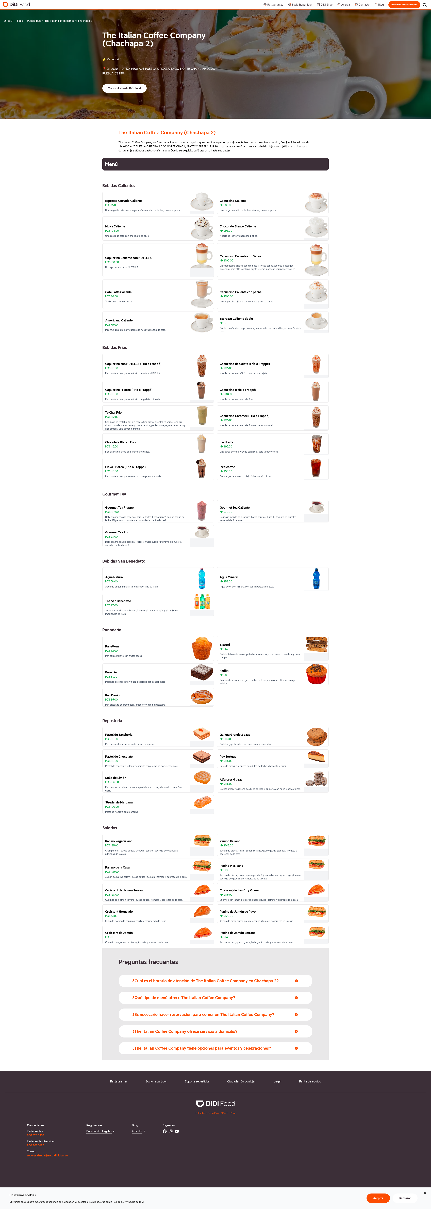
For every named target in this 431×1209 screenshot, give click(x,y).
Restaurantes (119, 1081)
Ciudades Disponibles (241, 1081)
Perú (233, 1113)
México (224, 1113)
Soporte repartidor (197, 1081)
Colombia (200, 1113)
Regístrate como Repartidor (404, 5)
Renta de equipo (310, 1081)
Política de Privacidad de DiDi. (128, 1202)
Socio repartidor (156, 1081)
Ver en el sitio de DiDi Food (124, 88)
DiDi (10, 20)
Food (20, 20)
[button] (404, 4)
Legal (277, 1081)
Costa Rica (213, 1113)
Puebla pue (34, 20)
